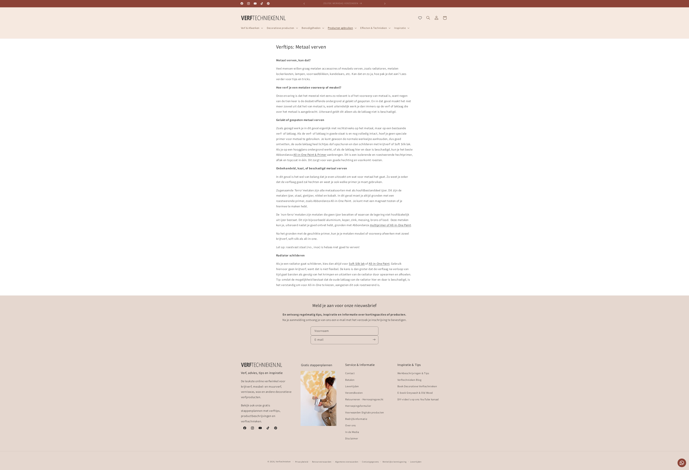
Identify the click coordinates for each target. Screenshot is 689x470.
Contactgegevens (370, 461)
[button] (251, 28)
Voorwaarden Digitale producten (364, 412)
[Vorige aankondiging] (304, 3)
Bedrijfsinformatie (356, 419)
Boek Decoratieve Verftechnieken (417, 386)
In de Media (352, 432)
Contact (350, 373)
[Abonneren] (374, 339)
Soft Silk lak (357, 264)
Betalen (349, 379)
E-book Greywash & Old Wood (415, 393)
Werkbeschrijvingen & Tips (413, 373)
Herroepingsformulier (358, 406)
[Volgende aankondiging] (385, 3)
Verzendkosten (354, 393)
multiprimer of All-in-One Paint (390, 225)
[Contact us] (682, 463)
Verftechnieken (283, 461)
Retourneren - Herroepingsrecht (364, 399)
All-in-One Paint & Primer (310, 155)
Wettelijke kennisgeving (394, 461)
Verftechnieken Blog (409, 379)
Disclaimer (351, 438)
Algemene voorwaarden (346, 461)
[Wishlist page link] (420, 18)
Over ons (350, 425)
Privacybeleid (301, 461)
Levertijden (352, 386)
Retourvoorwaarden (322, 461)
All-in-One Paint (379, 264)
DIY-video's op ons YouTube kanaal (418, 399)
